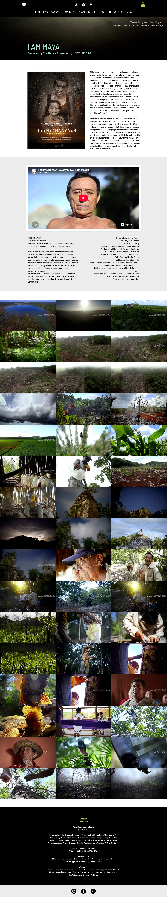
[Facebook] (83, 891)
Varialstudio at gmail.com (83, 827)
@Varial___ (86, 829)
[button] (143, 4)
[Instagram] (73, 891)
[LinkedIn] (93, 891)
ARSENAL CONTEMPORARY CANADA (83, 851)
